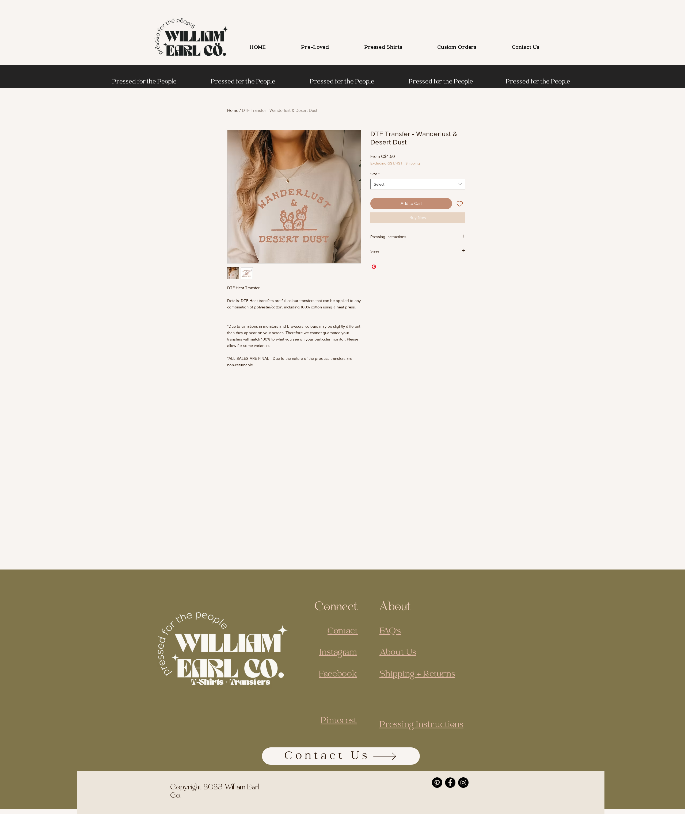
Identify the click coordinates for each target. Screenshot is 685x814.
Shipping (412, 163)
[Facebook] (450, 782)
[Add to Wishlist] (459, 203)
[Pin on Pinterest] (374, 266)
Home (232, 110)
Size (375, 174)
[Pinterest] (437, 782)
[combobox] (417, 184)
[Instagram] (463, 782)
